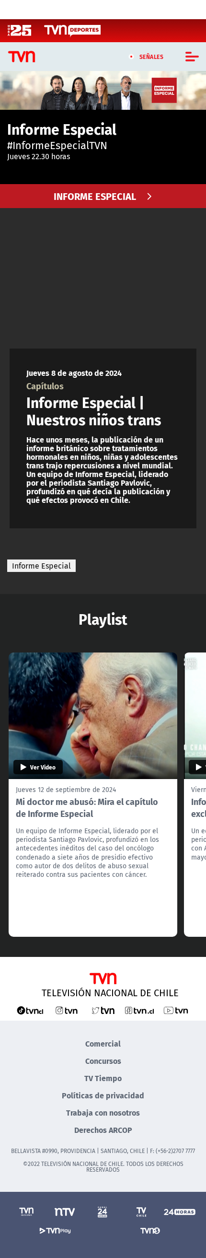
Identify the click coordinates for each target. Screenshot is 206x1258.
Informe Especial (41, 565)
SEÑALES (151, 56)
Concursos (103, 1061)
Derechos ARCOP (103, 1130)
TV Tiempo (103, 1078)
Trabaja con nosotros (103, 1112)
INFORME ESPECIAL (95, 195)
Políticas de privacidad (103, 1095)
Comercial (103, 1043)
